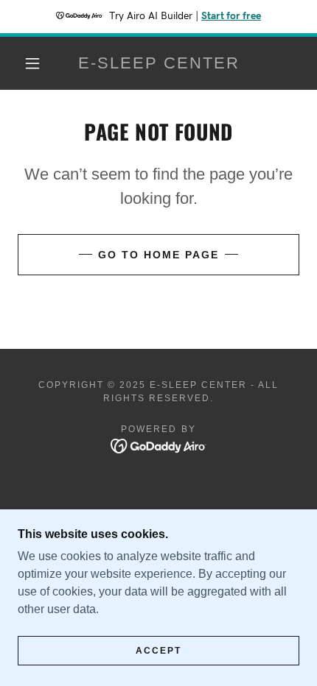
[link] (159, 63)
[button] (32, 63)
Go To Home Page (158, 255)
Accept (158, 651)
